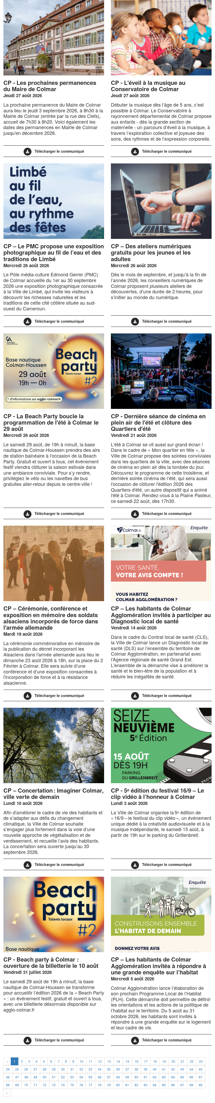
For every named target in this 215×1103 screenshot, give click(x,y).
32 (81, 1069)
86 (173, 1085)
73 (54, 1085)
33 (90, 1069)
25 (17, 1069)
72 (44, 1085)
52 (63, 1077)
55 (90, 1077)
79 (109, 1085)
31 (72, 1069)
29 (54, 1069)
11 (91, 1061)
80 (118, 1085)
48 (26, 1077)
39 (145, 1069)
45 (200, 1069)
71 (35, 1085)
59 (127, 1077)
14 (118, 1061)
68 (8, 1085)
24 (8, 1069)
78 (99, 1085)
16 (136, 1061)
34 (99, 1069)
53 (72, 1077)
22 (192, 1061)
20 (173, 1061)
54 (81, 1077)
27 (35, 1069)
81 (127, 1085)
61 (145, 1077)
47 (17, 1077)
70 (26, 1085)
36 (118, 1069)
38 (136, 1069)
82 (136, 1085)
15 (127, 1061)
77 (90, 1085)
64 (173, 1077)
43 (182, 1069)
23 (201, 1061)
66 (191, 1077)
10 (81, 1061)
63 (164, 1077)
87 (182, 1085)
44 (191, 1069)
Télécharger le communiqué (59, 151)
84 (155, 1085)
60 (136, 1077)
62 (155, 1077)
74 (63, 1085)
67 (200, 1077)
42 (173, 1069)
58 (118, 1077)
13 (109, 1061)
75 (72, 1085)
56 (99, 1077)
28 (44, 1069)
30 (63, 1069)
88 (191, 1085)
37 (127, 1069)
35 (109, 1069)
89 (200, 1085)
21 (182, 1061)
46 (8, 1077)
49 (35, 1077)
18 (155, 1061)
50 (44, 1077)
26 (26, 1069)
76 (81, 1085)
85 (164, 1085)
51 (54, 1077)
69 (17, 1085)
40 (155, 1069)
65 (182, 1077)
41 (164, 1069)
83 (145, 1085)
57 (109, 1077)
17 (146, 1061)
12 (100, 1061)
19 (164, 1061)
